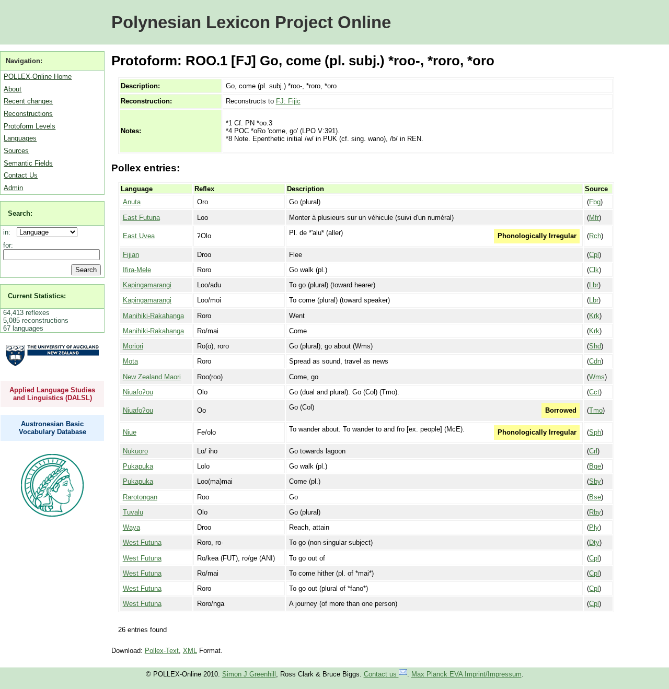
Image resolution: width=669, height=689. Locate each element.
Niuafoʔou (138, 392)
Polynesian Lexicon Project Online (251, 22)
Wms (597, 377)
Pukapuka (138, 466)
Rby (595, 512)
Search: (20, 213)
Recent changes (28, 101)
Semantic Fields (28, 163)
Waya (131, 527)
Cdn (595, 361)
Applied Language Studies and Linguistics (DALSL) (52, 394)
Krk (594, 316)
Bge (595, 466)
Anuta (132, 202)
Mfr (594, 217)
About (12, 89)
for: (8, 245)
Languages (20, 138)
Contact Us (21, 175)
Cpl (594, 255)
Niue (129, 432)
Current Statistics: (37, 296)
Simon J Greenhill (249, 674)
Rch (595, 236)
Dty (594, 542)
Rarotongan (140, 497)
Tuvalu (133, 512)
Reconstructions (28, 114)
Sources (16, 151)
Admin (13, 188)
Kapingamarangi (147, 285)
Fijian (131, 255)
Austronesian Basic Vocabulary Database (52, 428)
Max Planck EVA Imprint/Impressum (466, 674)
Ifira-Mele (137, 270)
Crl (593, 451)
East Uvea (139, 236)
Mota (130, 361)
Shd (595, 346)
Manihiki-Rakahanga (153, 316)
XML (190, 651)
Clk (594, 270)
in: (9, 232)
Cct (594, 392)
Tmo (596, 410)
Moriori (133, 346)
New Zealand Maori (152, 377)
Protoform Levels (29, 126)
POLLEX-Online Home (38, 76)
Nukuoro (135, 451)
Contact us (381, 674)
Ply (594, 527)
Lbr (593, 285)
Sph (595, 432)
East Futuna (141, 217)
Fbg (595, 202)
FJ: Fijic (288, 101)
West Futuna (142, 542)
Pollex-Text (162, 651)
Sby (595, 481)
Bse (595, 497)
